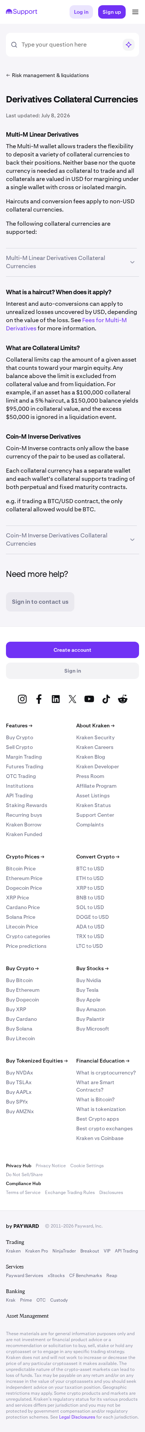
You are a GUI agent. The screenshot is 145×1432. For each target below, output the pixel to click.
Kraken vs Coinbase (99, 1138)
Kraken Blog (90, 756)
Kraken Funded (24, 834)
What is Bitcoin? (95, 1099)
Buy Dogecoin (22, 999)
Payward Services (24, 1276)
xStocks (56, 1276)
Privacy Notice (51, 1166)
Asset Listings (93, 795)
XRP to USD (90, 888)
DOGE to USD (92, 917)
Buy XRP (16, 1009)
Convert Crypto (97, 856)
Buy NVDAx (19, 1072)
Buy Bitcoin (19, 980)
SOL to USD (90, 907)
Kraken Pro (36, 1251)
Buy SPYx (17, 1101)
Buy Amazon (91, 1009)
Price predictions (26, 946)
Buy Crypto (19, 737)
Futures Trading (25, 766)
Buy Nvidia (88, 980)
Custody (59, 1300)
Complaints (90, 824)
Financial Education (102, 1060)
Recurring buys (24, 815)
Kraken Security (95, 737)
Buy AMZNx (20, 1111)
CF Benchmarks (85, 1276)
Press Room (90, 776)
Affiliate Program (96, 785)
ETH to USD (90, 878)
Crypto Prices (25, 856)
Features (19, 725)
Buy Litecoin (20, 1038)
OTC (41, 1300)
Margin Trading (24, 756)
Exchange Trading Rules (70, 1193)
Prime (26, 1300)
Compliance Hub (23, 1184)
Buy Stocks (92, 968)
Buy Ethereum (22, 990)
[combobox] (69, 44)
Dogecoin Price (24, 888)
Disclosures (111, 1193)
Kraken (13, 1251)
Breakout (89, 1251)
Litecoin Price (22, 926)
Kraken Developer (97, 766)
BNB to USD (90, 897)
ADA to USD (90, 926)
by (22, 1226)
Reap (111, 1276)
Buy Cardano (21, 1019)
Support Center (95, 815)
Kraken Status (93, 805)
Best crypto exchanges (104, 1128)
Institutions (19, 785)
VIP (107, 1251)
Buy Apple (88, 999)
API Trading (19, 795)
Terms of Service (23, 1193)
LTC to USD (89, 946)
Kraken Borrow (23, 824)
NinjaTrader (64, 1251)
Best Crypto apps (97, 1118)
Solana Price (20, 917)
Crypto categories (28, 936)
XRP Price (17, 897)
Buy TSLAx (19, 1082)
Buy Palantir (90, 1019)
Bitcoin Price (21, 868)
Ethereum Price (24, 878)
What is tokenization (101, 1109)
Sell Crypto (19, 747)
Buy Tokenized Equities (37, 1060)
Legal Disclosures (77, 1417)
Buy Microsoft (92, 1028)
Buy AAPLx (19, 1092)
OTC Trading (21, 776)
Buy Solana (19, 1028)
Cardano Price (23, 907)
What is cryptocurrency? (106, 1072)
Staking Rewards (26, 805)
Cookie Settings (87, 1166)
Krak (11, 1300)
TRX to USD (90, 936)
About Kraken (95, 725)
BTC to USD (90, 868)
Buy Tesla (87, 990)
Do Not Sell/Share (24, 1175)
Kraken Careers (94, 747)
